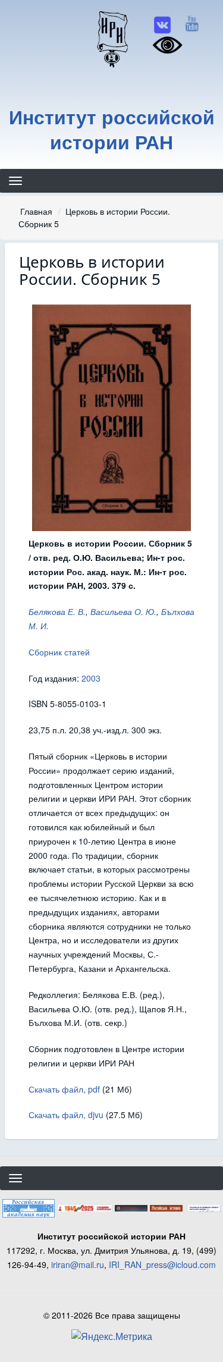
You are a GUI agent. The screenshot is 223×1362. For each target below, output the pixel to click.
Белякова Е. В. (57, 611)
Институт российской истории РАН (112, 129)
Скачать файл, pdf (64, 1089)
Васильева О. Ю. (123, 611)
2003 (90, 678)
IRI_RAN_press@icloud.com (162, 1264)
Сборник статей (59, 652)
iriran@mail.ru (77, 1264)
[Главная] (112, 38)
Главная (36, 211)
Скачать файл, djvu (66, 1115)
